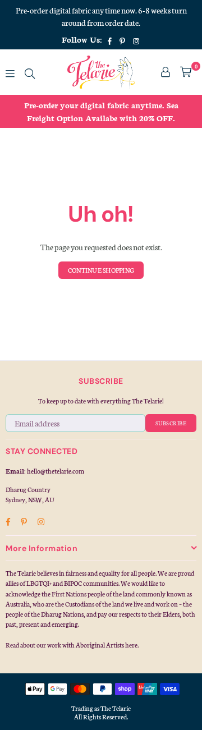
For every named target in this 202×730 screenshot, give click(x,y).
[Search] (30, 71)
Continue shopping (101, 269)
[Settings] (165, 71)
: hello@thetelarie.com (54, 470)
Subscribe (171, 423)
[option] (101, 111)
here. (132, 644)
